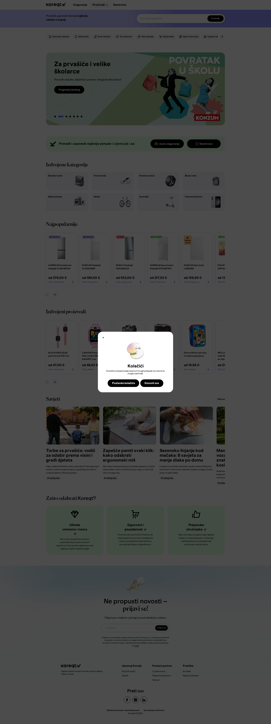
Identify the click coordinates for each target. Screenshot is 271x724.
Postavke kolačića (123, 383)
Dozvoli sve (152, 383)
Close (103, 337)
